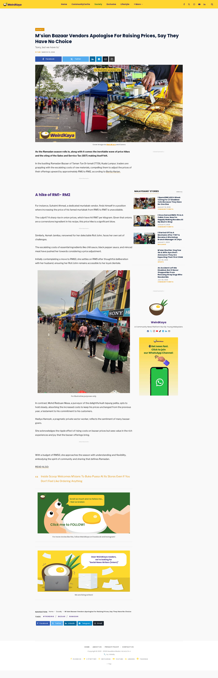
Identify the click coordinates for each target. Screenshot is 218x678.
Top (109, 664)
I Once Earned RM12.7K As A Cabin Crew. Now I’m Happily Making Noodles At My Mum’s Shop (170, 218)
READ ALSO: (42, 466)
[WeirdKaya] (12, 4)
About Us (97, 647)
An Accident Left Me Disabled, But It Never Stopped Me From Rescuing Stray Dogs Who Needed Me (170, 272)
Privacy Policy (112, 647)
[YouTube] (157, 331)
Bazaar (61, 616)
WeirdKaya (111, 144)
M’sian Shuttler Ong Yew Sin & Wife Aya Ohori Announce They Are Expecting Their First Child (170, 253)
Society (39, 29)
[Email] (105, 59)
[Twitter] (151, 331)
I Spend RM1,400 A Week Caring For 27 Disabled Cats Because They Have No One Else (170, 200)
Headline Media (114, 651)
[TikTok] (160, 331)
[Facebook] (148, 331)
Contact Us (128, 647)
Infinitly (112, 654)
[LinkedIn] (92, 59)
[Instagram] (154, 331)
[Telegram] (99, 59)
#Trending (48, 616)
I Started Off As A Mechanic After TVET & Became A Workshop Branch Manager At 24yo (170, 236)
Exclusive (162, 244)
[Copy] (112, 59)
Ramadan (73, 616)
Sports (161, 262)
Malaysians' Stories (146, 191)
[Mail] (169, 331)
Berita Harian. (113, 171)
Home (51, 611)
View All (179, 192)
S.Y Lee (37, 52)
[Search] (211, 4)
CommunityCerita (165, 209)
